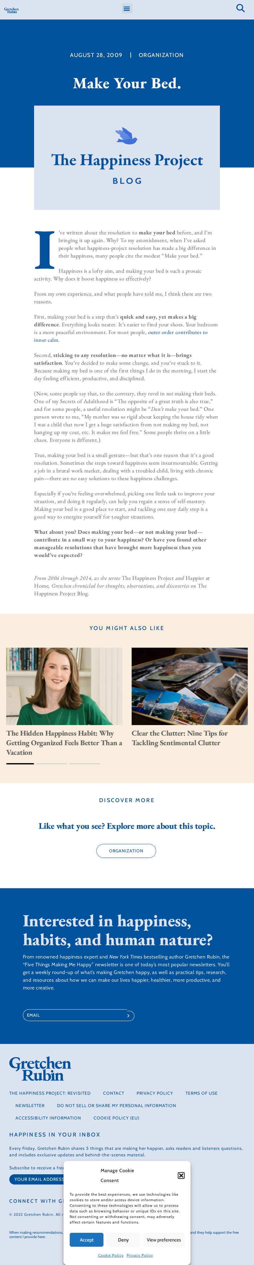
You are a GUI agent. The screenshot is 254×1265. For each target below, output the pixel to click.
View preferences (164, 1240)
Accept (87, 1240)
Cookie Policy (111, 1255)
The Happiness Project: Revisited (50, 1093)
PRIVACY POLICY (155, 1093)
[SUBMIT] (130, 1016)
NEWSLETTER (30, 1105)
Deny (123, 1240)
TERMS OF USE (202, 1093)
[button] (181, 1175)
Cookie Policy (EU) (116, 1118)
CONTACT (113, 1093)
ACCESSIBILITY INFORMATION (48, 1118)
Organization (161, 55)
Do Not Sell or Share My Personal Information (116, 1105)
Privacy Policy (140, 1255)
